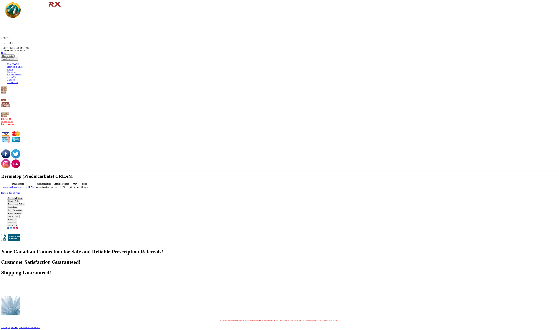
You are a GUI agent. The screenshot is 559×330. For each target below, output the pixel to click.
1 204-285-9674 (21, 43)
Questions (11, 72)
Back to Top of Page (10, 193)
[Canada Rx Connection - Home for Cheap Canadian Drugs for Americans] (35, 17)
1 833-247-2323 (284, 25)
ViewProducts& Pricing (5, 103)
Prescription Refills (16, 204)
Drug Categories (15, 210)
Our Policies (13, 216)
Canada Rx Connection (29, 327)
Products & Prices (15, 67)
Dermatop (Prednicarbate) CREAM (18, 187)
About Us (11, 77)
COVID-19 (12, 82)
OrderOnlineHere (4, 90)
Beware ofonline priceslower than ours (8, 121)
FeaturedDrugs (5, 114)
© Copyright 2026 (9, 327)
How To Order (14, 64)
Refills (10, 69)
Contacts (11, 80)
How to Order (7, 56)
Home (4, 53)
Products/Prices (15, 198)
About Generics (14, 74)
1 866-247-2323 (284, 22)
